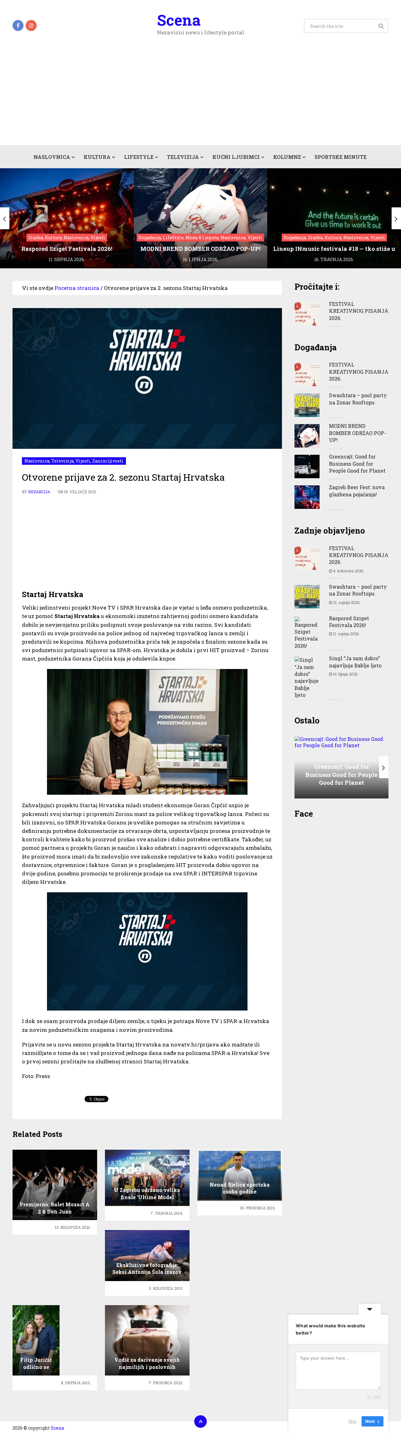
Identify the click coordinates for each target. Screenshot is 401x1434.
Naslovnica (52, 157)
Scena (178, 20)
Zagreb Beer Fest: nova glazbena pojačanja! (357, 490)
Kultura (97, 157)
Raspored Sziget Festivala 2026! (349, 621)
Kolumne (287, 157)
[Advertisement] (200, 98)
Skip (352, 1421)
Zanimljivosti (107, 461)
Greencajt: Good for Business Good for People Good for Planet (357, 463)
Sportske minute (341, 157)
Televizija (183, 157)
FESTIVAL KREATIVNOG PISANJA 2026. (358, 311)
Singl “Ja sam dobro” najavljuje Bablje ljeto (355, 661)
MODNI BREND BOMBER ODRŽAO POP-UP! (357, 433)
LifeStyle (139, 157)
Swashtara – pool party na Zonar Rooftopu (358, 398)
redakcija (39, 491)
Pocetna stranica (77, 287)
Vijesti (83, 461)
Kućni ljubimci (236, 157)
